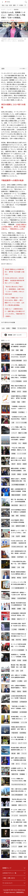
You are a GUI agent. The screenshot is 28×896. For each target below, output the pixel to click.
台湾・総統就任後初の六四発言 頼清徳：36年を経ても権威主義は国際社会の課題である (18, 552)
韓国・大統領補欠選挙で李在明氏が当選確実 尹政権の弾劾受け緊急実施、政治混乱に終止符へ (18, 490)
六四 (13, 536)
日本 (13, 350)
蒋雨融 (13, 453)
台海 (17, 671)
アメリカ (24, 753)
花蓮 (24, 609)
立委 (13, 422)
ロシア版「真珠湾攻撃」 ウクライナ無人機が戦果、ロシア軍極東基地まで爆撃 (18, 738)
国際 (14, 5)
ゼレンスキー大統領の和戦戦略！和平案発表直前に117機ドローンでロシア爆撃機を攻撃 (19, 831)
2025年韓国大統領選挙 (18, 485)
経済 (10, 5)
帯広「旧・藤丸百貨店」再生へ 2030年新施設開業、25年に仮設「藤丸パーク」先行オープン (18, 500)
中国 (23, 567)
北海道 (13, 402)
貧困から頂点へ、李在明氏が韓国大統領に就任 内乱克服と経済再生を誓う (18, 480)
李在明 (13, 474)
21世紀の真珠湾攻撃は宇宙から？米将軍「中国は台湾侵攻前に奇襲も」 (18, 697)
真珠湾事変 (15, 702)
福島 (13, 516)
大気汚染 (14, 443)
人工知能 (14, 629)
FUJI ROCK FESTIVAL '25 (19, 784)
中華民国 (14, 412)
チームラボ (15, 815)
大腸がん (14, 857)
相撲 (17, 350)
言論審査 (22, 774)
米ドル (18, 764)
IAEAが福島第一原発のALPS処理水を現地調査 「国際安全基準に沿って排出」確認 (18, 521)
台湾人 (8, 328)
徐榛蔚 (19, 609)
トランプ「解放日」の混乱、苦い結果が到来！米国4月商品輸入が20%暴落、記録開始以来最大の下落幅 (19, 821)
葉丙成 (13, 578)
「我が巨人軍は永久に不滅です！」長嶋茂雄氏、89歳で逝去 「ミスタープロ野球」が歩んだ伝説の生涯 (18, 800)
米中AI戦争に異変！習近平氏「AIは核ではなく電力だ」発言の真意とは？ (18, 625)
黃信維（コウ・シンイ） (17, 20)
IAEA (13, 526)
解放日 (20, 826)
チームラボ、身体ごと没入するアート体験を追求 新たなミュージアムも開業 (18, 811)
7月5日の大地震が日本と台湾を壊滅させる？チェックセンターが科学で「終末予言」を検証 (18, 635)
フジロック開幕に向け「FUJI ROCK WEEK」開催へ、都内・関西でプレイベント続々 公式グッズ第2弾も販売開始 (19, 780)
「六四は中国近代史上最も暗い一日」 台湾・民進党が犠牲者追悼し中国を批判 (19, 563)
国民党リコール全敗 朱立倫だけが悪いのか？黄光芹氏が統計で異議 (18, 459)
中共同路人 (21, 412)
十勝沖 (23, 402)
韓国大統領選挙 (16, 495)
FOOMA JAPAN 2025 (17, 547)
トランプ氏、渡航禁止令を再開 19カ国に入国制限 (18, 366)
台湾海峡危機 (23, 702)
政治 (3, 5)
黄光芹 (13, 464)
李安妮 (19, 660)
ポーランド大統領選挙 (18, 650)
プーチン (23, 836)
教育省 (19, 578)
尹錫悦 (19, 474)
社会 (7, 5)
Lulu (3, 328)
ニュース (9, 9)
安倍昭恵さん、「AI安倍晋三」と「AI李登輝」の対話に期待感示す (18, 656)
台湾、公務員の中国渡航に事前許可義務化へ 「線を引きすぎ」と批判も (19, 687)
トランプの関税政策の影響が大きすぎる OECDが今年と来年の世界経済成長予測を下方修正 (18, 356)
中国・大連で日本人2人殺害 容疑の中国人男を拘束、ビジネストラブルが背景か (19, 790)
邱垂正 (13, 691)
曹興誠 (13, 391)
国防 (18, 753)
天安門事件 (20, 557)
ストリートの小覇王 (21, 422)
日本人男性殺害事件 (17, 795)
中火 (19, 443)
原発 (17, 516)
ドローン (14, 743)
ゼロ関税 (19, 681)
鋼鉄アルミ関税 (22, 433)
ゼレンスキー (15, 836)
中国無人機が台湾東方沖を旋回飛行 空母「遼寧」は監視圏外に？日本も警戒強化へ (18, 728)
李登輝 (13, 660)
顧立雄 (13, 753)
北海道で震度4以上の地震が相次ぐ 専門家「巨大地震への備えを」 (13, 226)
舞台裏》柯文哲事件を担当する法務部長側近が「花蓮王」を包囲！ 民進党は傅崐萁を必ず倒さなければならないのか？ (18, 604)
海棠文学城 (15, 774)
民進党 (25, 464)
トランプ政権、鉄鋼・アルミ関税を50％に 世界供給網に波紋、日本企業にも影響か (18, 428)
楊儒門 (13, 681)
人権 (18, 567)
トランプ (14, 371)
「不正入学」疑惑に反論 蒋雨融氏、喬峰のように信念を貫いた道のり (18, 449)
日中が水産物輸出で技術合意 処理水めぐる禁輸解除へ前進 (18, 511)
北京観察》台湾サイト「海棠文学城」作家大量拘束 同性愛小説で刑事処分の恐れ (18, 769)
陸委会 (19, 691)
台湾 (21, 671)
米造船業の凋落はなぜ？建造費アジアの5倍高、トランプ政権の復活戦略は (19, 842)
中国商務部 (15, 712)
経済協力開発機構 (17, 360)
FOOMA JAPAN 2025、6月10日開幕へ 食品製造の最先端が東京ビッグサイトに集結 (14, 280)
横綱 (21, 350)
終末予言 (18, 640)
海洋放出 (22, 516)
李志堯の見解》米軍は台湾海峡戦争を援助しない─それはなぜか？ (18, 749)
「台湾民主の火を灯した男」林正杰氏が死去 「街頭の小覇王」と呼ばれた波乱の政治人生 (19, 418)
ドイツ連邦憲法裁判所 (18, 588)
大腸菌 (20, 857)
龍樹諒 (25, 640)
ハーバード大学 (21, 453)
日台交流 (16, 9)
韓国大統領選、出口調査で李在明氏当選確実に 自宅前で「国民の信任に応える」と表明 (19, 469)
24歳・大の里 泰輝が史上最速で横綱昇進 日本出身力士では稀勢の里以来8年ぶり (19, 345)
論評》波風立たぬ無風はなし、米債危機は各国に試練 (18, 759)
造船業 (20, 846)
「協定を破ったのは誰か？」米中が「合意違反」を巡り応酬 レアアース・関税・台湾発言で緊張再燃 (19, 707)
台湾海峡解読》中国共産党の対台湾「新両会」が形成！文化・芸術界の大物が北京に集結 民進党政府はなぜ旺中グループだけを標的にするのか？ (18, 614)
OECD (25, 360)
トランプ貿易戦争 (17, 381)
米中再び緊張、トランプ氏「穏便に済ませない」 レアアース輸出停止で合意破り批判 (19, 718)
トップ (3, 9)
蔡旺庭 (13, 619)
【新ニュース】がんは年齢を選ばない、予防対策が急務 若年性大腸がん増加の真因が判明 (18, 852)
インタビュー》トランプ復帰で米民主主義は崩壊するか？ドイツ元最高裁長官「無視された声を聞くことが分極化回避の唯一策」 (18, 583)
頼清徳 (13, 557)
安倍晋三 (25, 660)
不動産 (14, 328)
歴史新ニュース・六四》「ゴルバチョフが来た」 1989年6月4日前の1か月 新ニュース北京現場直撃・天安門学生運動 (18, 531)
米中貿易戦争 (23, 712)
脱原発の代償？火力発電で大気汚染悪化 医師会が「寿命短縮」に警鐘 (18, 438)
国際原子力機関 (20, 526)
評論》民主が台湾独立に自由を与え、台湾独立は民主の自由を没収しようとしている (18, 387)
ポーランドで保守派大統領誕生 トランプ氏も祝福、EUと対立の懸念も (18, 645)
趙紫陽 (23, 536)
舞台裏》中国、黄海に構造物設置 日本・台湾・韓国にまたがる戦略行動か (18, 666)
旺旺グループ (21, 619)
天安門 (18, 536)
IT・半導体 (20, 5)
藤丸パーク (23, 505)
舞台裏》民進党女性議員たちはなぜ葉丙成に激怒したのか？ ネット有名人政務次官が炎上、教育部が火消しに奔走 (18, 573)
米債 (13, 764)
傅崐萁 (13, 609)
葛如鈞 (25, 691)
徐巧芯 (19, 391)
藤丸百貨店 (15, 505)
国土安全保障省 (22, 371)
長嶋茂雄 (14, 805)
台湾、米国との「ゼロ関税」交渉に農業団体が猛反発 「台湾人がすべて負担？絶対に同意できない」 (19, 676)
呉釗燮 (25, 391)
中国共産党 (15, 733)
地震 (18, 402)
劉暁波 (13, 598)
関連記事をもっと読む (17, 229)
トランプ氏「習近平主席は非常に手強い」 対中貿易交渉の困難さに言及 (19, 376)
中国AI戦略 (21, 629)
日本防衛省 (23, 733)
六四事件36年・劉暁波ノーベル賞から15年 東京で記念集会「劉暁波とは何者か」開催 (19, 594)
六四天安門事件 (21, 598)
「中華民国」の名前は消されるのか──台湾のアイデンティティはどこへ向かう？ (18, 407)
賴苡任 (19, 464)
